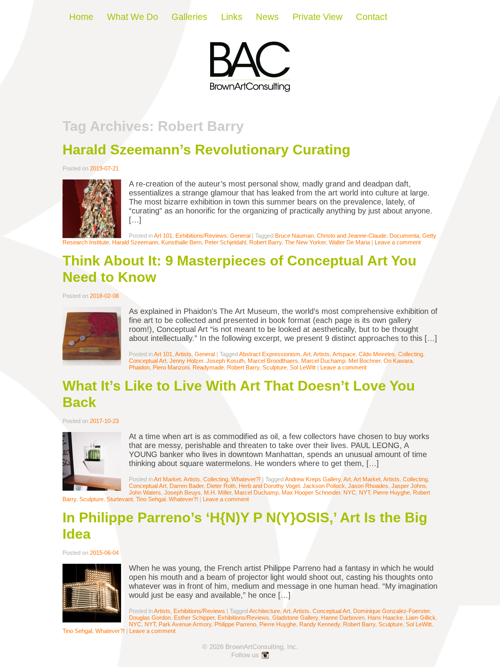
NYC (349, 492)
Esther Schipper (194, 617)
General (240, 235)
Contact (371, 17)
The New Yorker (305, 242)
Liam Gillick (421, 617)
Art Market (167, 479)
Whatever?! (246, 479)
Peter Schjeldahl (225, 242)
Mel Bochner (364, 360)
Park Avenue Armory (185, 624)
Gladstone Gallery (295, 617)
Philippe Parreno (235, 624)
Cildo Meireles (377, 354)
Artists (183, 354)
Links (232, 17)
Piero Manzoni (171, 367)
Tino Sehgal (151, 499)
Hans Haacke (385, 617)
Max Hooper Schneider (311, 492)
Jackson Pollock (324, 485)
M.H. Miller (217, 492)
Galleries (189, 17)
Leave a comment (398, 242)
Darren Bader (187, 485)
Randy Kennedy (319, 624)
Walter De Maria (349, 242)
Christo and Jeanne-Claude (351, 235)
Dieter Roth (221, 485)
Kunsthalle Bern (181, 242)
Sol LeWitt (303, 367)
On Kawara (398, 360)
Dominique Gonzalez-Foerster (391, 611)
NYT (364, 492)
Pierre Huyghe (391, 492)
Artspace (343, 354)
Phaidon (139, 367)
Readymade (208, 367)
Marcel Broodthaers (273, 360)
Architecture (264, 611)
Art (307, 354)
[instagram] (266, 656)
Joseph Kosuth (225, 360)
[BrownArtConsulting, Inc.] (250, 86)
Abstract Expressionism (269, 354)
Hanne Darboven (342, 617)
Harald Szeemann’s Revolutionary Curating (206, 150)
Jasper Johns (408, 485)
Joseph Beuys (182, 492)
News (267, 17)
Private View (318, 17)
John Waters (145, 492)
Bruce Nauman (294, 235)
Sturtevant (120, 499)
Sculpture (274, 367)
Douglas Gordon (150, 617)
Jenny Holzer (186, 360)
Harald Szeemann (135, 242)
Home (81, 17)
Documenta (404, 235)
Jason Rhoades (368, 485)
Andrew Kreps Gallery (313, 479)
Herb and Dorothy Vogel (269, 485)
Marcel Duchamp (323, 360)
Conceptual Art (147, 360)
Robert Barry (265, 242)
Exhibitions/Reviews (201, 235)
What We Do (132, 17)
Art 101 (163, 235)
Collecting (410, 354)
